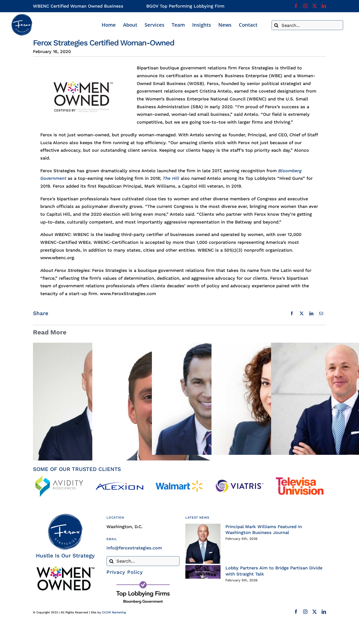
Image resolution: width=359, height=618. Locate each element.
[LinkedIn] (311, 313)
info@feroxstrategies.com (134, 547)
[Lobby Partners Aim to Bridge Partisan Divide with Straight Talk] (203, 572)
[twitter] (314, 6)
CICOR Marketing (114, 612)
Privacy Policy (124, 572)
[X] (301, 313)
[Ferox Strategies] (22, 15)
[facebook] (296, 6)
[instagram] (305, 6)
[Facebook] (292, 313)
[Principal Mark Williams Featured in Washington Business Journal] (203, 544)
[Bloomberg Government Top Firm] (143, 582)
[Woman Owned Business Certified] (65, 567)
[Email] (321, 313)
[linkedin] (324, 6)
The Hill (171, 178)
